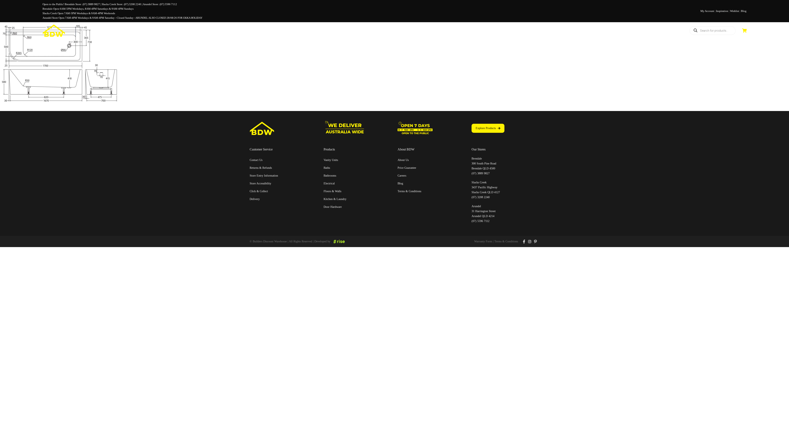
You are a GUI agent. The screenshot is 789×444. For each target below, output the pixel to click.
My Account (707, 11)
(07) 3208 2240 (132, 4)
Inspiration (722, 11)
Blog (743, 11)
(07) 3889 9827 (91, 4)
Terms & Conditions (506, 241)
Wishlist (734, 11)
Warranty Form (483, 241)
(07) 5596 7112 (168, 4)
